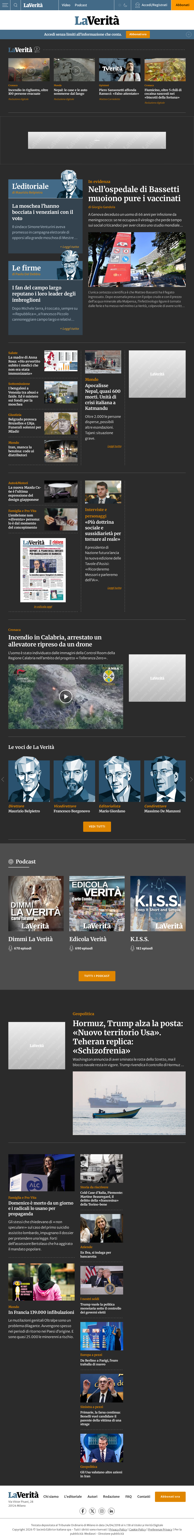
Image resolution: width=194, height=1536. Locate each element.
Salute (13, 353)
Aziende (86, 1247)
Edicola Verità (87, 939)
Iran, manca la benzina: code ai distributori (21, 451)
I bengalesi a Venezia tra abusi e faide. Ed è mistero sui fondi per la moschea (23, 396)
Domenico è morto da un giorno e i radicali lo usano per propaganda (40, 1208)
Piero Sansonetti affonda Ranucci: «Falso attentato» (119, 92)
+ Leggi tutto (69, 247)
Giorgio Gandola (103, 207)
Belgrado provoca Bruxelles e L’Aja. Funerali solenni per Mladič (24, 425)
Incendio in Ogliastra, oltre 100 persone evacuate (28, 92)
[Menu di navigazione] (5, 5)
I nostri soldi (89, 1299)
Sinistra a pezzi (91, 1407)
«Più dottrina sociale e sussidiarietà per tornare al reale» (103, 530)
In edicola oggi (43, 606)
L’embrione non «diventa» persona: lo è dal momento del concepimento (24, 521)
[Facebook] (83, 1511)
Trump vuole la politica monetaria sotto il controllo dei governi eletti (100, 1308)
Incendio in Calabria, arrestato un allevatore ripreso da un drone (55, 641)
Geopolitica (83, 1013)
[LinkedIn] (111, 1511)
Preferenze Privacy (160, 1529)
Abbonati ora (137, 34)
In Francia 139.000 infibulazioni (41, 1312)
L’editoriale (73, 1497)
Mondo (58, 85)
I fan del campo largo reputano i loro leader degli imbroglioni (44, 294)
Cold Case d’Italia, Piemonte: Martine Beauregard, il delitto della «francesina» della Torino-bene (101, 1198)
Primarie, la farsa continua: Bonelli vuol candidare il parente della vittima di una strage (100, 1418)
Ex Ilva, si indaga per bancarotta (95, 1254)
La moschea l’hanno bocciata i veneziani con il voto (42, 212)
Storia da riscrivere (94, 1187)
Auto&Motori (18, 483)
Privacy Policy (118, 1529)
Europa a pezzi (91, 1355)
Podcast (81, 5)
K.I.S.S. (139, 939)
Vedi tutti (97, 826)
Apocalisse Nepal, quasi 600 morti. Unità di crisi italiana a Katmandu (102, 397)
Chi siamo (51, 1497)
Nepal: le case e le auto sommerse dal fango (70, 92)
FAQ (128, 1497)
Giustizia (14, 415)
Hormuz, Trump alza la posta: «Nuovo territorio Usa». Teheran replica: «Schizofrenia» (128, 1037)
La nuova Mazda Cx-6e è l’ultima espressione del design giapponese (24, 493)
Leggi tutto (114, 446)
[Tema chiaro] (119, 5)
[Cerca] (15, 5)
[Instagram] (102, 1511)
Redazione (111, 1497)
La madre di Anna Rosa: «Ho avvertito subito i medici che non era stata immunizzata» (24, 365)
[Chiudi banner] (188, 34)
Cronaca (13, 85)
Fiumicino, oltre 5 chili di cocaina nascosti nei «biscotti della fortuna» (163, 93)
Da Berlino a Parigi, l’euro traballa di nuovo (99, 1362)
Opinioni (104, 85)
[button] (65, 696)
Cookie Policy (137, 1529)
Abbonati (182, 5)
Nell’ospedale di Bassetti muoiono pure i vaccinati (134, 194)
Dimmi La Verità (30, 939)
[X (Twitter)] (92, 1511)
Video (66, 5)
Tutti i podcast (97, 976)
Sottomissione (19, 384)
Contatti (143, 1497)
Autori (92, 1497)
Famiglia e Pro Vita (22, 511)
